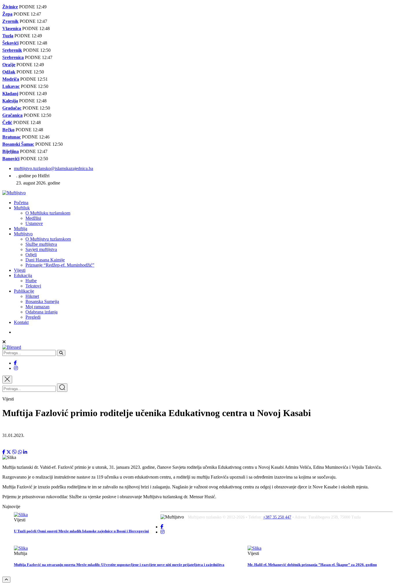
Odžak (8, 71)
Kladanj (10, 93)
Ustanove (34, 223)
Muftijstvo (23, 233)
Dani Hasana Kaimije (45, 259)
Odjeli (31, 254)
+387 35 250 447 (277, 517)
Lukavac (11, 86)
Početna (21, 202)
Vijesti (19, 270)
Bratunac (11, 136)
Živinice (10, 6)
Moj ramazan (37, 306)
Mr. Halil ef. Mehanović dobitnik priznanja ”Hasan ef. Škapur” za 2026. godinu (312, 564)
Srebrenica (13, 57)
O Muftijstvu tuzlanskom (48, 239)
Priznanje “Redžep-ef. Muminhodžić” (59, 265)
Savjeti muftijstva (41, 249)
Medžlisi (33, 218)
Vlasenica (11, 28)
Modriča (10, 79)
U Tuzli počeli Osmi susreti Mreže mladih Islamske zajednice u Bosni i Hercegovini (81, 531)
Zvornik (10, 21)
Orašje (8, 64)
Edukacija (23, 275)
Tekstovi (33, 285)
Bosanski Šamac (18, 144)
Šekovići (10, 42)
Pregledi (32, 317)
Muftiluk (22, 207)
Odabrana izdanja (41, 311)
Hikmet (32, 296)
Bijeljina (10, 151)
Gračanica (12, 115)
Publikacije (24, 291)
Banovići (10, 158)
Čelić (7, 122)
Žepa (7, 14)
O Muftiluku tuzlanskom (47, 213)
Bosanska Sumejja (42, 301)
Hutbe (31, 280)
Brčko (8, 129)
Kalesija (10, 100)
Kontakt (21, 322)
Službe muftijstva (41, 244)
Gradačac (11, 108)
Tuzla (7, 35)
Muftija (20, 228)
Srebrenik (12, 50)
